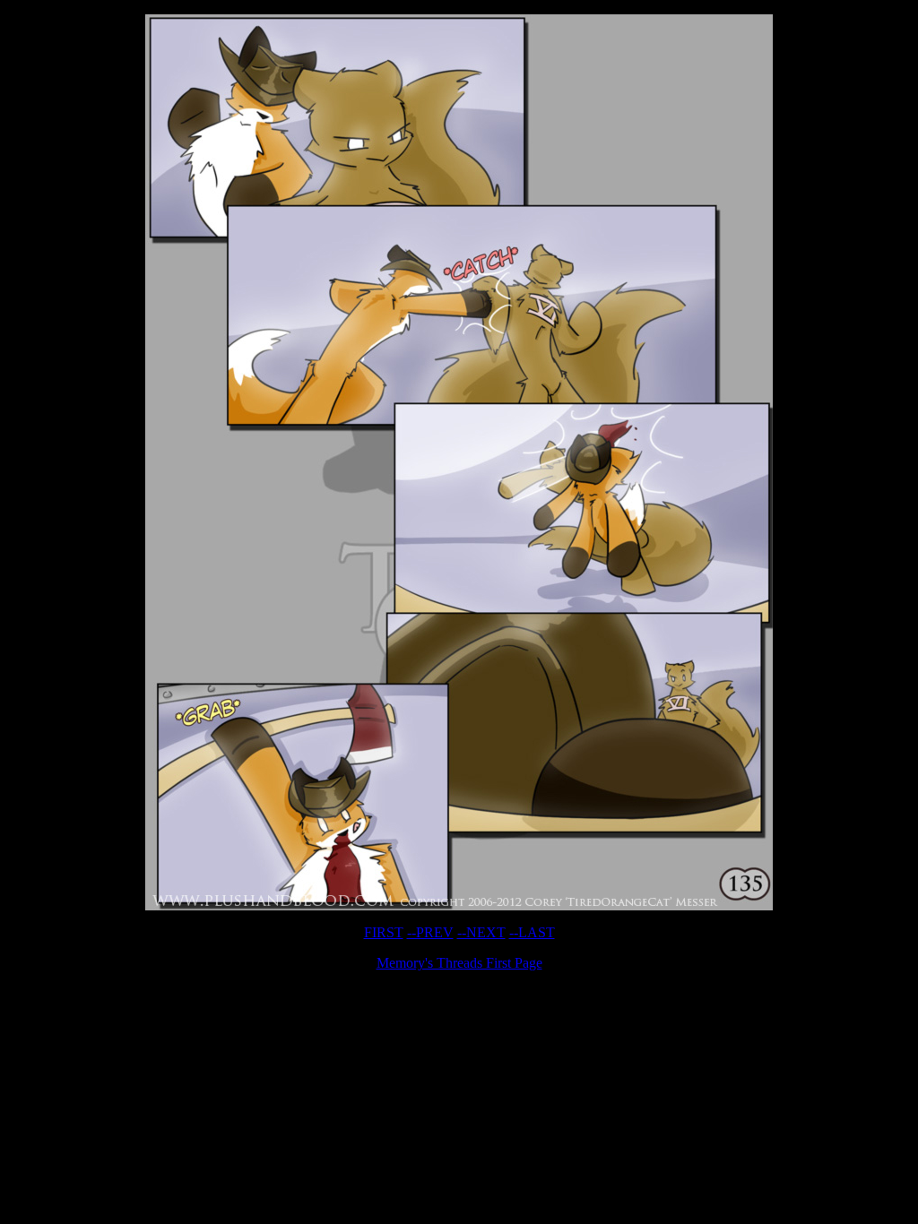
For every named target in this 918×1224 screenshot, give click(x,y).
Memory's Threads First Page (459, 962)
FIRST (383, 932)
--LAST (532, 932)
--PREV (430, 932)
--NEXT (481, 932)
